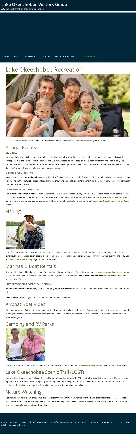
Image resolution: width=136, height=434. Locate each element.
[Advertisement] (68, 31)
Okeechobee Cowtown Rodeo (115, 201)
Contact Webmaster (18, 425)
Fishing (46, 56)
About (17, 56)
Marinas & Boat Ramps (65, 56)
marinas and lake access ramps (114, 272)
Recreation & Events (89, 56)
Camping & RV (31, 56)
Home (6, 56)
